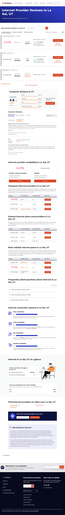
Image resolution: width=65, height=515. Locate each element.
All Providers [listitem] (11, 115)
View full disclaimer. (5, 83)
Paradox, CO (14, 407)
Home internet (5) (6, 32)
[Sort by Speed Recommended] (56, 32)
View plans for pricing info (26, 209)
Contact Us (5, 484)
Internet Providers (19, 3)
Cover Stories (50, 3)
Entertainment (28, 3)
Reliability (24, 98)
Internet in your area (27, 494)
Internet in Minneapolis (28, 499)
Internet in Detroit (26, 502)
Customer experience (27, 106)
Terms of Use (45, 487)
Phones (36, 3)
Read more (10, 130)
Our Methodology (7, 490)
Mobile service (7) (28, 32)
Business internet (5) (17, 32)
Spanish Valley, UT (15, 405)
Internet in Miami (26, 497)
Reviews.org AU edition (10, 493)
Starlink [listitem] (28, 115)
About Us (25, 446)
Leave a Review (50, 103)
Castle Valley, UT (40, 405)
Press (4, 487)
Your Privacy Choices (29, 511)
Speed (23, 95)
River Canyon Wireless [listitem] (20, 115)
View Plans (57, 40)
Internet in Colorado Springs (28, 504)
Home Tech (42, 3)
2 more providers (31, 85)
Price (23, 102)
